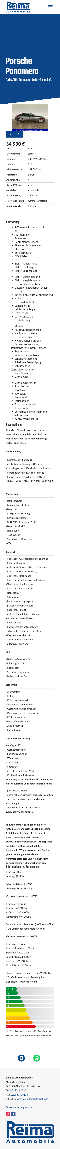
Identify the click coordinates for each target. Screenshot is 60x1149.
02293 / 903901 (18, 1090)
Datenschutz (12, 1107)
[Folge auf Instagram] (8, 1114)
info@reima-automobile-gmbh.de (31, 1098)
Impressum (26, 1107)
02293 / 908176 (19, 1094)
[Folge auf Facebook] (13, 1114)
